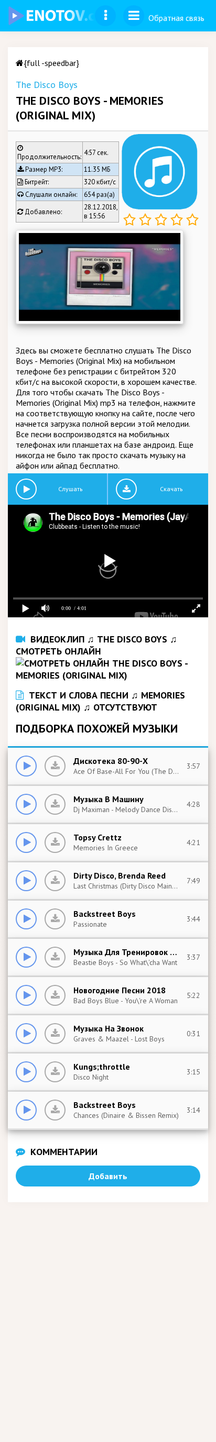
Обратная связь (176, 18)
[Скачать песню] (55, 766)
